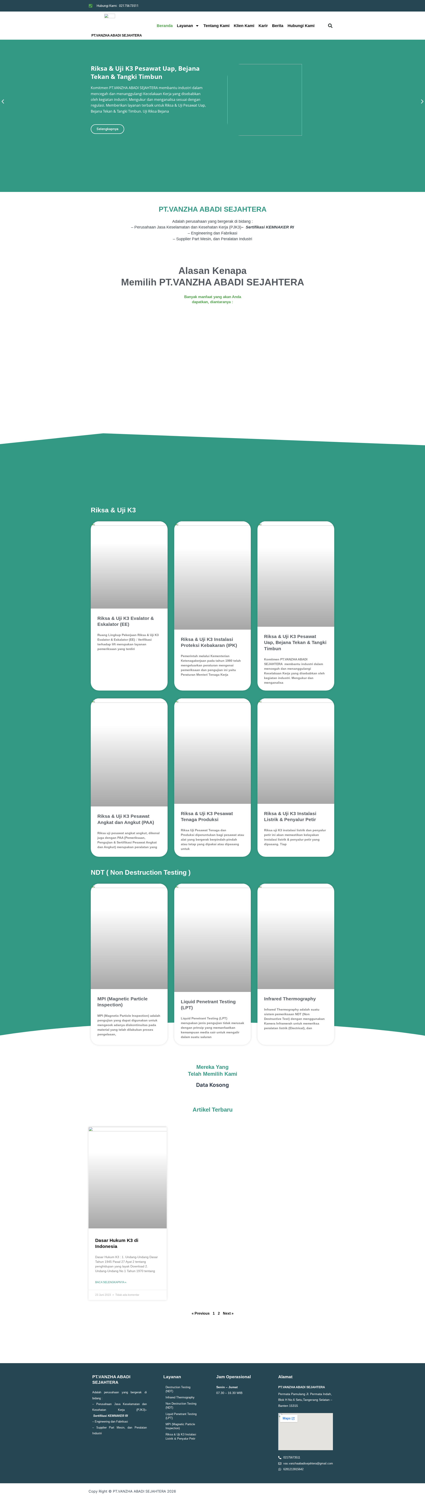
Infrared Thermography (290, 998)
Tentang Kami (216, 25)
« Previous (201, 1313)
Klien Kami (244, 25)
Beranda (165, 25)
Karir (263, 25)
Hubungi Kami (301, 25)
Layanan (185, 25)
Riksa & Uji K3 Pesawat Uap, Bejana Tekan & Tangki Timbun (295, 642)
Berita (277, 25)
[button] (330, 25)
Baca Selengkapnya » (110, 1282)
